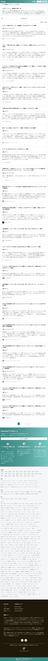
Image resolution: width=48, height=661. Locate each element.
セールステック (18, 585)
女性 (10, 594)
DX (8, 528)
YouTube (39, 579)
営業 (24, 520)
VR (32, 540)
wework (36, 563)
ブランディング (17, 528)
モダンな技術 (20, 538)
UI (21, 507)
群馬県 (9, 475)
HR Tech (30, 524)
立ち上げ (27, 522)
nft (1, 583)
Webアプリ (10, 542)
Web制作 (9, 561)
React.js (36, 544)
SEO (29, 505)
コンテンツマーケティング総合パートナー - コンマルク (31, 623)
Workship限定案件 (4, 596)
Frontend (8, 546)
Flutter (17, 546)
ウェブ (19, 559)
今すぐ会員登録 (25, 438)
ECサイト (14, 567)
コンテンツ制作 (4, 555)
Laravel (9, 513)
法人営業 (9, 515)
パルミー (26, 565)
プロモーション (25, 540)
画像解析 (17, 571)
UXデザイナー (3, 585)
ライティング (24, 505)
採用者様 (34, 1)
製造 (27, 590)
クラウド (18, 522)
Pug (28, 581)
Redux (2, 569)
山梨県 (17, 475)
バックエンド (31, 518)
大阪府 (6, 471)
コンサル (12, 546)
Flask (35, 585)
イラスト (10, 540)
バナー (29, 526)
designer (35, 581)
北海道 (13, 473)
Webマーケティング (35, 505)
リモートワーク (13, 520)
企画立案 (7, 520)
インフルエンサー (17, 577)
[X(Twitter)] (26, 640)
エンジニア (38, 518)
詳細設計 (23, 590)
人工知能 (4, 534)
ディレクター (8, 518)
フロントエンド (30, 507)
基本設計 (2, 590)
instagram (10, 555)
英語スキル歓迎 (34, 493)
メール (12, 557)
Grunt (13, 581)
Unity (5, 538)
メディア (23, 522)
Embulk (33, 594)
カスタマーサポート (13, 536)
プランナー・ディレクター (6, 482)
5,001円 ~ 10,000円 (18, 498)
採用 (16, 515)
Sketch (27, 503)
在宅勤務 (24, 559)
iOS (14, 542)
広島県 (17, 471)
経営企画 (20, 530)
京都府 (6, 473)
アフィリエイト (4, 557)
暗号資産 (8, 583)
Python (15, 532)
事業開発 (8, 524)
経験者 (9, 567)
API (16, 565)
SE (36, 583)
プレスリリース (25, 561)
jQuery (6, 573)
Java (14, 565)
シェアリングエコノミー (5, 526)
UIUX (24, 518)
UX (33, 522)
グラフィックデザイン (36, 557)
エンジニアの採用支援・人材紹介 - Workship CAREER (20, 622)
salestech (24, 585)
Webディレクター (27, 509)
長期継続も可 (26, 538)
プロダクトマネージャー (5, 548)
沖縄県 (25, 473)
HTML (16, 513)
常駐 (28, 567)
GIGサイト (6, 617)
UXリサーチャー (11, 585)
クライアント (21, 565)
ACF (10, 581)
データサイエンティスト (32, 480)
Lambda (18, 579)
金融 (6, 571)
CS (36, 559)
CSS (19, 513)
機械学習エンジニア (35, 569)
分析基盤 (29, 594)
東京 (11, 579)
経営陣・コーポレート (5, 486)
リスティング (17, 507)
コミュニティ (3, 561)
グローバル (20, 536)
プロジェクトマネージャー (22, 482)
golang (2, 581)
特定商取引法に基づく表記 (33, 645)
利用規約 (20, 645)
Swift (17, 542)
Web (15, 548)
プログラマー (15, 590)
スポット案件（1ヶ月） (5, 493)
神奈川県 (37, 471)
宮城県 (21, 475)
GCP (17, 544)
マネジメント (18, 540)
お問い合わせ (16, 645)
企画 (24, 546)
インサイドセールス (30, 520)
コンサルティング (25, 532)
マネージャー (3, 592)
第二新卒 (39, 561)
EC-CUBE (3, 579)
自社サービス (3, 515)
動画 (12, 524)
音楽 (39, 536)
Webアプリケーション (5, 559)
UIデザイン (11, 511)
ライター (15, 505)
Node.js (39, 573)
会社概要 (11, 645)
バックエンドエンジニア (5, 480)
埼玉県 (13, 471)
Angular (2, 573)
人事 (35, 484)
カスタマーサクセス (28, 486)
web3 (39, 581)
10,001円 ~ (25, 498)
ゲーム (19, 569)
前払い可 (12, 491)
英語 (11, 590)
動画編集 (7, 590)
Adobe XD (32, 503)
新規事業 (27, 491)
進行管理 (37, 555)
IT (38, 526)
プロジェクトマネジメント (32, 546)
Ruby (25, 542)
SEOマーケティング (28, 592)
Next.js (28, 544)
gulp (16, 581)
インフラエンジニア (29, 484)
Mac (14, 579)
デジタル (19, 532)
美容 (35, 575)
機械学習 (10, 532)
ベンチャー (3, 524)
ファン (38, 567)
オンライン (16, 592)
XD (24, 511)
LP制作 (17, 575)
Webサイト (14, 561)
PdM (12, 548)
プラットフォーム (4, 522)
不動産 (11, 577)
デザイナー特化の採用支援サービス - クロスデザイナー (26, 619)
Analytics (10, 553)
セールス (14, 482)
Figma (23, 503)
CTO (11, 534)
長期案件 (39, 491)
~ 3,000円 (3, 498)
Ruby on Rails (13, 538)
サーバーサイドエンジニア (6, 530)
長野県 (13, 475)
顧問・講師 (10, 484)
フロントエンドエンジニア (19, 484)
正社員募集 (28, 493)
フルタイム (25, 563)
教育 (1, 538)
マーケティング (15, 480)
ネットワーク (12, 575)
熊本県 (28, 475)
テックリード (24, 534)
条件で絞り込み (24, 18)
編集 (22, 513)
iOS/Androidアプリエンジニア (16, 486)
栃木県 (36, 473)
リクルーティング (4, 594)
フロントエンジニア (5, 565)
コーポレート (28, 528)
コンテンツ (25, 524)
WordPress (15, 503)
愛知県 (28, 471)
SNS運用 (2, 567)
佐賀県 (28, 473)
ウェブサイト (27, 555)
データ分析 (22, 553)
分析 (6, 567)
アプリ (24, 515)
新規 (35, 561)
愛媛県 (17, 473)
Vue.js (39, 538)
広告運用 (7, 507)
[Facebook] (22, 640)
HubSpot (2, 536)
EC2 (13, 513)
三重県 (25, 475)
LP (13, 555)
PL (8, 575)
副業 (1, 505)
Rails (12, 563)
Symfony (27, 573)
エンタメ (21, 542)
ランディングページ (19, 555)
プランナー (14, 518)
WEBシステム (35, 590)
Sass (9, 557)
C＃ (40, 590)
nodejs (5, 569)
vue (27, 559)
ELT (40, 594)
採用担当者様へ (7, 608)
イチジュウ (11, 596)
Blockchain (18, 583)
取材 (19, 505)
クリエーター (16, 524)
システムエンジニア (31, 583)
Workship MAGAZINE (18, 608)
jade (25, 581)
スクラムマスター (16, 534)
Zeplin (40, 503)
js (31, 555)
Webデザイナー (4, 542)
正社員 (24, 583)
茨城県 (9, 471)
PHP (1, 503)
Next (25, 544)
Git (37, 511)
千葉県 (2, 473)
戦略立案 (21, 592)
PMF (36, 526)
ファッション (33, 530)
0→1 (16, 557)
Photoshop (36, 507)
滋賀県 (21, 473)
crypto (4, 583)
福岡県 (21, 471)
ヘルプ (5, 606)
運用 (27, 518)
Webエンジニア (38, 565)
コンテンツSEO (4, 563)
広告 (21, 524)
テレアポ (22, 528)
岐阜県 (40, 473)
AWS (5, 503)
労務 (4, 505)
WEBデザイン (38, 522)
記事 (13, 540)
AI (1, 534)
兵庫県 (25, 471)
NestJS (40, 577)
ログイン (39, 1)
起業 (8, 534)
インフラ (13, 522)
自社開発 (24, 557)
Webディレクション (26, 569)
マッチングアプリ (22, 594)
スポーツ (19, 561)
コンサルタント (27, 530)
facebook (12, 507)
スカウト (20, 515)
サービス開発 (6, 577)
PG (20, 590)
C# (30, 540)
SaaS (6, 536)
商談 (34, 592)
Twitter (35, 579)
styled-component (33, 577)
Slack (25, 507)
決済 (11, 565)
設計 (30, 590)
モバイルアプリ (15, 594)
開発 (33, 555)
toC (39, 542)
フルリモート (17, 526)
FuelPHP (12, 559)
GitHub (10, 573)
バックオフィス (10, 505)
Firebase (10, 544)
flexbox (22, 581)
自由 (16, 559)
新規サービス (15, 530)
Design (9, 569)
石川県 (32, 475)
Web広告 (2, 507)
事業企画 (39, 530)
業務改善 (14, 573)
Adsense (31, 579)
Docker (8, 503)
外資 (24, 536)
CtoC (34, 524)
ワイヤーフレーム (23, 575)
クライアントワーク (18, 511)
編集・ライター (4, 484)
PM (11, 503)
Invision (36, 503)
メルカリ (6, 544)
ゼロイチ (20, 557)
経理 (31, 581)
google (27, 579)
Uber (13, 526)
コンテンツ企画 (4, 528)
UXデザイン (19, 520)
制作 (39, 571)
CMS (20, 503)
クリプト (13, 583)
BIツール (29, 557)
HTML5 (39, 548)
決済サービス (9, 592)
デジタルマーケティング (33, 534)
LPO (9, 563)
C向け (2, 544)
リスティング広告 (29, 553)
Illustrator (2, 509)
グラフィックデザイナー (18, 509)
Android (20, 546)
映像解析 (26, 571)
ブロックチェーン (25, 577)
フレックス (19, 563)
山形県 (32, 471)
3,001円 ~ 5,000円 (9, 498)
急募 (16, 491)
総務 (33, 528)
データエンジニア (4, 532)
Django (8, 538)
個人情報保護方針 (25, 645)
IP (21, 583)
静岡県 (9, 473)
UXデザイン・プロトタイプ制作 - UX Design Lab (19, 617)
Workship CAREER (18, 610)
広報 (25, 480)
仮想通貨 (2, 571)
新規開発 (31, 561)
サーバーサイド (4, 540)
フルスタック (23, 548)
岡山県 (2, 475)
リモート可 (7, 491)
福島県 (32, 473)
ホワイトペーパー (4, 511)
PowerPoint (31, 575)
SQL (38, 575)
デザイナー (21, 480)
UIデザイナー (30, 585)
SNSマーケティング (34, 571)
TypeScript (3, 546)
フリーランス (38, 513)
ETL (37, 594)
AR (34, 540)
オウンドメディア (28, 513)
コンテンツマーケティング (32, 515)
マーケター (19, 518)
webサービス (30, 563)
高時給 (31, 538)
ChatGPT (16, 596)
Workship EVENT (17, 606)
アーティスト (34, 542)
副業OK (2, 491)
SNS (33, 513)
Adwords (38, 553)
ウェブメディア (4, 553)
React (32, 544)
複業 (15, 563)
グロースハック (16, 553)
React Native (23, 567)
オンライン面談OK (15, 493)
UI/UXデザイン (4, 575)
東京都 (2, 471)
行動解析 (22, 571)
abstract (6, 581)
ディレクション (9, 509)
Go (14, 544)
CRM (11, 528)
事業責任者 (32, 565)
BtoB (33, 526)
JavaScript (32, 532)
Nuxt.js (13, 571)
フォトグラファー (36, 486)
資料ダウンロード (7, 610)
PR (31, 522)
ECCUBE (7, 579)
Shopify (18, 567)
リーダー (22, 579)
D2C (1, 577)
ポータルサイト (33, 548)
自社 (30, 559)
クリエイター (33, 567)
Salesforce (38, 532)
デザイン (34, 509)
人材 (10, 522)
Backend (29, 542)
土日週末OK (22, 493)
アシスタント (28, 511)
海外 (28, 548)
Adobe (27, 536)
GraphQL (21, 544)
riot (19, 581)
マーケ (13, 515)
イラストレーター (33, 536)
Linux (19, 548)
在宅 (33, 559)
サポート (34, 511)
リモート (2, 520)
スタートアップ (33, 491)
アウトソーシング (20, 573)
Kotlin (9, 571)
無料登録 (44, 1)
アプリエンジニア (33, 573)
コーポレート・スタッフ (33, 482)
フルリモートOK (21, 491)
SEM (35, 553)
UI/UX (35, 538)
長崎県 (6, 475)
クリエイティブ (24, 526)
